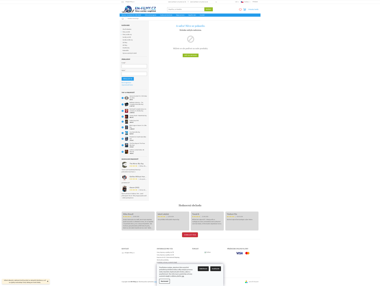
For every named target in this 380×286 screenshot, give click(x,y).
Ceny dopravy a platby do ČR (177, 2)
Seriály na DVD (127, 37)
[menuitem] (131, 15)
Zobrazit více (190, 235)
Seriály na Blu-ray (128, 40)
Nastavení (164, 281)
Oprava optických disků (130, 53)
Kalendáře (126, 51)
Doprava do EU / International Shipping (168, 257)
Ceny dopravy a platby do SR (199, 2)
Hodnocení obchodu (190, 205)
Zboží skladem (127, 29)
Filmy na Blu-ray (127, 35)
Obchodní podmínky (163, 260)
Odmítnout (203, 269)
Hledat (208, 9)
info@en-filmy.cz (130, 253)
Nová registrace (126, 83)
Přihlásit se (127, 79)
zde (183, 276)
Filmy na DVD (126, 32)
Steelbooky (126, 48)
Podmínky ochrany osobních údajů (167, 262)
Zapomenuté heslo (127, 85)
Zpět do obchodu (190, 55)
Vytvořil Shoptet (253, 282)
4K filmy (125, 45)
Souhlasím (215, 269)
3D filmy (125, 43)
